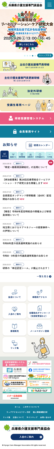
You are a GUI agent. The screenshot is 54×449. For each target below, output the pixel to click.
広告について (18, 417)
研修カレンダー (42, 145)
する (49, 55)
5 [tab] (35, 55)
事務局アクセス (39, 297)
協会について (14, 297)
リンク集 (14, 348)
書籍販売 (14, 331)
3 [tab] (30, 55)
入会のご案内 (14, 314)
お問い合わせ (45, 417)
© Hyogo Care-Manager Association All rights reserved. (24, 445)
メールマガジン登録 (39, 331)
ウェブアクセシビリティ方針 (18, 412)
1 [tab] (24, 55)
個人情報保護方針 (40, 412)
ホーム (17, 407)
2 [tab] (27, 55)
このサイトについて (31, 407)
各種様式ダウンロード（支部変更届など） (39, 314)
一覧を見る (42, 276)
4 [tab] (32, 55)
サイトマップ (31, 417)
